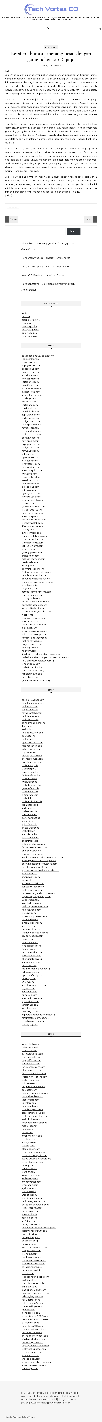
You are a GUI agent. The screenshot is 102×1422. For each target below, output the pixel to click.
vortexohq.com (30, 516)
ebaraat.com (28, 736)
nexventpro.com (30, 441)
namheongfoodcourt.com (35, 1293)
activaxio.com (29, 490)
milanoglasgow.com (32, 1296)
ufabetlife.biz (29, 798)
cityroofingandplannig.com (36, 896)
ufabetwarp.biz (30, 765)
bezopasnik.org (30, 1240)
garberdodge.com (31, 1080)
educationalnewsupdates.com (38, 356)
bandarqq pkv (29, 326)
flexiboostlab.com (31, 467)
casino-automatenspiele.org (36, 1158)
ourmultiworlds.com (32, 1054)
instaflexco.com (30, 460)
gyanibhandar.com (32, 762)
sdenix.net (27, 1132)
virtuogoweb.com (31, 749)
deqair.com (27, 939)
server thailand (29, 1399)
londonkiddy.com (31, 664)
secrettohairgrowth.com (35, 1231)
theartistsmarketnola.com (35, 1283)
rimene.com (28, 1273)
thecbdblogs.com (31, 1359)
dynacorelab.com (31, 392)
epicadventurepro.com (34, 519)
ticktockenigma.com (32, 546)
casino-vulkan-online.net (35, 1319)
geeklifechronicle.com (33, 506)
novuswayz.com (30, 451)
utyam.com (28, 982)
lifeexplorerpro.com (32, 526)
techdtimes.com (30, 716)
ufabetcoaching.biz (32, 667)
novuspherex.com (31, 424)
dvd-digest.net (29, 1280)
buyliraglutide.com (32, 755)
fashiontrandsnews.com (34, 847)
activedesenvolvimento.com (36, 592)
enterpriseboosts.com (33, 1152)
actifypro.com (29, 454)
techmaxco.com (30, 483)
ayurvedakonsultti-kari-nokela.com (40, 870)
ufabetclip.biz (29, 768)
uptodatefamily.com (32, 975)
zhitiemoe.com (29, 991)
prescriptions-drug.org (34, 1113)
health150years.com (32, 1109)
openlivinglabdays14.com (35, 867)
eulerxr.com (28, 549)
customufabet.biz (31, 818)
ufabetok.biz (28, 831)
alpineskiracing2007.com (35, 1316)
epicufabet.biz (29, 824)
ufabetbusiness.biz (31, 785)
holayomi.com (29, 651)
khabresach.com (30, 1355)
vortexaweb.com (30, 418)
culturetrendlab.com (33, 539)
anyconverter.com (31, 1182)
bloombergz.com (31, 1149)
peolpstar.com (29, 1090)
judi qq (25, 313)
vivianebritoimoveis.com (34, 1122)
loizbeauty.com (30, 1178)
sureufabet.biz (29, 814)
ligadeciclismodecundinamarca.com (41, 654)
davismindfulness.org (33, 670)
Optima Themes (28, 1417)
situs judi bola (44, 1393)
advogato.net (29, 1142)
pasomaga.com (30, 1011)
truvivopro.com (30, 398)
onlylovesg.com (30, 588)
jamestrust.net (29, 1168)
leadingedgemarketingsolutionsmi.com (42, 857)
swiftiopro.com (29, 474)
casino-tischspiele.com (33, 1162)
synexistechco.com (32, 395)
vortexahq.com (30, 405)
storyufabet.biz (30, 821)
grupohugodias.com (32, 936)
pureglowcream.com (33, 1224)
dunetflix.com (29, 965)
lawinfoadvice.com (31, 955)
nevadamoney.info (31, 1270)
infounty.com (29, 913)
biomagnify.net (29, 1024)
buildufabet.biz (30, 841)
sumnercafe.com (31, 962)
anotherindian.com (32, 998)
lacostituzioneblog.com (34, 985)
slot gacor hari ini (48, 1399)
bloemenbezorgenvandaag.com (39, 1227)
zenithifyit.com (29, 408)
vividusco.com (29, 401)
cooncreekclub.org (32, 1057)
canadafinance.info (32, 1267)
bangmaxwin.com (31, 1250)
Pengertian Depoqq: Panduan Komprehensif (45, 266)
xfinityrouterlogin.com (34, 1339)
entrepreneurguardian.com (36, 611)
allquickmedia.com (32, 1198)
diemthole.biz (29, 1191)
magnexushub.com (32, 746)
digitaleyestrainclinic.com (35, 1329)
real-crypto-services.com (35, 906)
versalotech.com (30, 480)
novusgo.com (29, 529)
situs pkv (54, 1396)
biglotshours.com (31, 752)
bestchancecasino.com (34, 624)
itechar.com (28, 726)
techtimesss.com (30, 1100)
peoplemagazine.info (33, 703)
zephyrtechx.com (31, 444)
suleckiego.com (30, 1368)
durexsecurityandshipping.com (38, 893)
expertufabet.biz (31, 772)
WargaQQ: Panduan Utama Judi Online (43, 275)
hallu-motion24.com (33, 1303)
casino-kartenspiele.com (34, 1155)
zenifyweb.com (30, 562)
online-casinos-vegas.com (35, 1336)
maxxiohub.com (30, 411)
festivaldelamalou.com (34, 1073)
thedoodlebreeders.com (35, 932)
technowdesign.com (32, 890)
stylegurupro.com (31, 496)
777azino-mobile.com (33, 883)
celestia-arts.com (30, 1063)
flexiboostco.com (30, 359)
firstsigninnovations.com (34, 1077)
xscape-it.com (29, 880)
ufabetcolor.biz (30, 791)
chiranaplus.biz (29, 1286)
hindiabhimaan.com (32, 1352)
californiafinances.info (33, 1263)
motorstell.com (30, 1106)
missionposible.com (32, 1332)
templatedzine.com (32, 952)
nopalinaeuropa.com (33, 1021)
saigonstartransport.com (34, 1247)
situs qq (26, 316)
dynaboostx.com (30, 457)
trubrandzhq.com (31, 434)
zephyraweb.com (31, 414)
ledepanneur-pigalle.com (35, 1277)
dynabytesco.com (31, 493)
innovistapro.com (31, 464)
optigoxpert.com (30, 447)
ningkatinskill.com (31, 946)
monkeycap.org (30, 1129)
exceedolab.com (30, 487)
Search (73, 231)
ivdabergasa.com (30, 900)
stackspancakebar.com (34, 1290)
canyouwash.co (30, 709)
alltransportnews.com (33, 844)
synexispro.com (30, 647)
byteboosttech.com (32, 742)
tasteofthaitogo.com (32, 1234)
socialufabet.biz (30, 805)
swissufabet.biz (29, 782)
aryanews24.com (31, 877)
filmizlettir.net (29, 1050)
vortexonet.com (30, 382)
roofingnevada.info (32, 641)
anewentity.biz (29, 1214)
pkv (23, 1393)
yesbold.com (28, 729)
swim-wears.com (30, 1083)
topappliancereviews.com (35, 1345)
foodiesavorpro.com (32, 513)
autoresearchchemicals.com (37, 1362)
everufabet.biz (29, 834)
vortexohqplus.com (32, 470)
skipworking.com (31, 1175)
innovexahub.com (31, 388)
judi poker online (31, 320)
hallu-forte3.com (31, 1300)
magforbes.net (29, 1126)
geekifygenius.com (32, 552)
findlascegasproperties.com (36, 572)
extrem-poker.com (32, 923)
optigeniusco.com (31, 421)
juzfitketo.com (29, 1008)
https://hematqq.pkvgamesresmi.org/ (50, 1402)
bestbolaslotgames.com (34, 605)
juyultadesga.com (31, 903)
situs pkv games (30, 329)
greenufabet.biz (30, 788)
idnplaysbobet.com (32, 598)
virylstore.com (29, 1103)
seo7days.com (29, 1221)
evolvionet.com (30, 375)
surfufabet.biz (29, 808)
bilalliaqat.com (29, 628)
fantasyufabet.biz (31, 775)
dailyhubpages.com (32, 595)
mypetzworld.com (31, 910)
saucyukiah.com (30, 1044)
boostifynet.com (30, 438)
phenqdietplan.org (32, 959)
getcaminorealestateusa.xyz (37, 680)
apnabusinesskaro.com (34, 1365)
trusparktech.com (31, 431)
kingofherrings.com (32, 1208)
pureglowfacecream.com (35, 1204)
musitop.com (28, 978)
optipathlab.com (30, 369)
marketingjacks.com (32, 1342)
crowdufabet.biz (30, 837)
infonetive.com (29, 1254)
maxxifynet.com (30, 385)
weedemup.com (30, 621)
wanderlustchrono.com (34, 536)
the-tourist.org (29, 1139)
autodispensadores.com (34, 631)
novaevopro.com (30, 428)
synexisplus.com (30, 378)
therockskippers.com (33, 1306)
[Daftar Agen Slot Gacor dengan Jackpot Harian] (51, 10)
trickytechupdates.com (34, 1349)
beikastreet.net (30, 1047)
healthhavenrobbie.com (34, 575)
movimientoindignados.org (36, 968)
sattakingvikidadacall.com (35, 601)
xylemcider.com (30, 1001)
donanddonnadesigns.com (36, 578)
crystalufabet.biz (30, 828)
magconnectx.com (32, 644)
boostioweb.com (30, 362)
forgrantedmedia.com (33, 1086)
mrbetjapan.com (30, 1211)
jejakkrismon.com (31, 1188)
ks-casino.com (29, 926)
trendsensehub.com (32, 542)
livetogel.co (28, 565)
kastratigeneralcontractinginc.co (39, 860)
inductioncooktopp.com (34, 634)
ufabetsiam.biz (29, 778)
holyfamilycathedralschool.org (38, 660)
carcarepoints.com (31, 929)
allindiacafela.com (31, 1313)
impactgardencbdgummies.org (38, 1014)
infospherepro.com (32, 510)
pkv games (51, 47)
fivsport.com (28, 949)
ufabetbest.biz (29, 811)
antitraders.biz (29, 873)
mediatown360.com (32, 1326)
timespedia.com (30, 1185)
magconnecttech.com (33, 559)
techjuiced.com (30, 739)
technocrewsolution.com (35, 1116)
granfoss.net (28, 1309)
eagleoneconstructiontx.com (37, 582)
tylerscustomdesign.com (35, 1093)
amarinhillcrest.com (32, 1136)
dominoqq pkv (29, 333)
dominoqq (71, 1393)
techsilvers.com (30, 942)
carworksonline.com (32, 1096)
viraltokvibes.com (31, 1119)
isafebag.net (28, 1145)
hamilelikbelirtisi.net (32, 477)
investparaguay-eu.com (34, 916)
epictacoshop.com (31, 1257)
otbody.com (28, 1165)
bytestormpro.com (32, 533)
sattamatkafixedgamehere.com (38, 608)
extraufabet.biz (30, 795)
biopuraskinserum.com (34, 1260)
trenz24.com (28, 1172)
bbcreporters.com (31, 850)
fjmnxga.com (29, 1244)
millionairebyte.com (32, 674)
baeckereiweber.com (33, 700)
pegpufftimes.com (31, 1060)
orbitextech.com (30, 556)
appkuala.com (29, 1218)
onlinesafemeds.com (32, 759)
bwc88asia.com (30, 919)
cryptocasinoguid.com (33, 854)
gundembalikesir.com (33, 723)
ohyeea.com (28, 988)
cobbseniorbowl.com (33, 886)
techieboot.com (30, 719)
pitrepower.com (30, 1322)
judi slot (31, 1393)
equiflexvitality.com (32, 585)
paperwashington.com (34, 618)
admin (58, 66)
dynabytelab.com (31, 372)
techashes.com (29, 706)
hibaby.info (27, 615)
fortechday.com (30, 677)
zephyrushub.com (31, 365)
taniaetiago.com (30, 1005)
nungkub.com (29, 995)
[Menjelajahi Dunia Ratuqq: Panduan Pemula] (91, 219)
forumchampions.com (33, 1067)
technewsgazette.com (34, 1201)
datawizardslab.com (32, 500)
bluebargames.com (32, 1070)
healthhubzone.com (33, 732)
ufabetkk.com (29, 1195)
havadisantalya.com (32, 713)
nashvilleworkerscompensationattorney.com (45, 657)
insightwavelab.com (32, 523)
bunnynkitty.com (31, 1237)
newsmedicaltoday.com (34, 638)
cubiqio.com (28, 503)
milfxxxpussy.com (31, 972)
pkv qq (25, 1402)
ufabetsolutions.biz (32, 801)
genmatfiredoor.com (33, 569)
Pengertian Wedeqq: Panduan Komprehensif (46, 258)
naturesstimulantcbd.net (35, 1018)
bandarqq (27, 323)
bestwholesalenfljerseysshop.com (39, 864)
